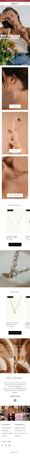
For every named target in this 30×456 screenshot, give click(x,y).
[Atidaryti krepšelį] (28, 3)
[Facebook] (2, 445)
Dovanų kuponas (6, 428)
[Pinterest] (9, 445)
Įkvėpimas (4, 436)
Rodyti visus (15, 244)
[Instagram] (6, 445)
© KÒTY (16, 452)
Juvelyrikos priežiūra (7, 433)
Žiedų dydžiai (5, 430)
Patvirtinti (15, 365)
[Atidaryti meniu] (2, 3)
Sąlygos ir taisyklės (20, 428)
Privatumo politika (20, 430)
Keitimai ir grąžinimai (21, 433)
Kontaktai (17, 436)
